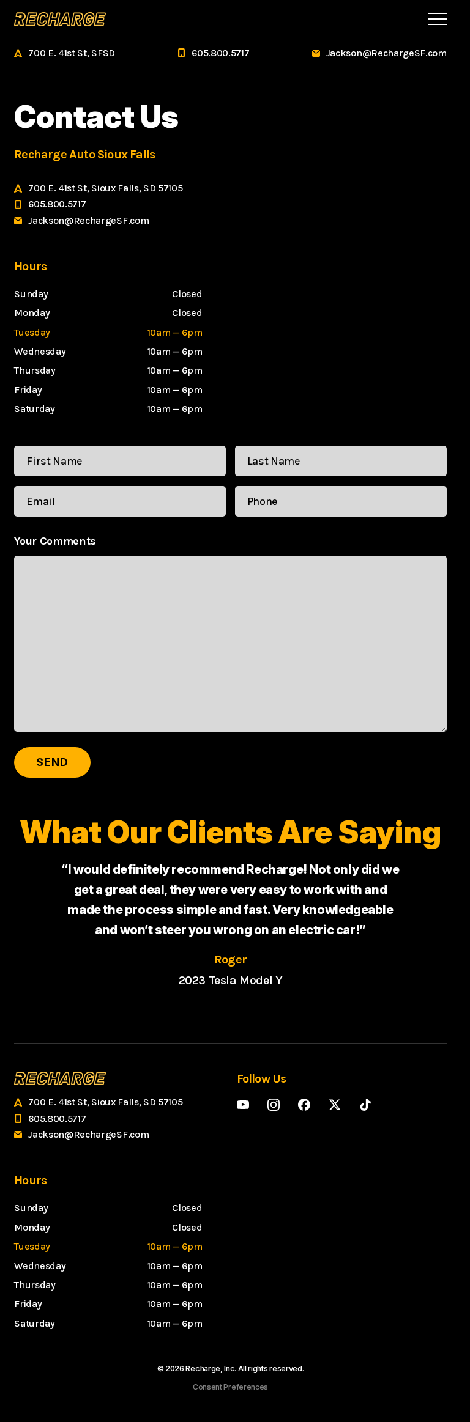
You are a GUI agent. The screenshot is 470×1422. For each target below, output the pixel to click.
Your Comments (55, 541)
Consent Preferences (230, 1386)
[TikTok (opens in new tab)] (365, 1105)
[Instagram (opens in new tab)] (273, 1105)
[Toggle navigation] (437, 19)
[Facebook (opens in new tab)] (304, 1105)
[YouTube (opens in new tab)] (243, 1105)
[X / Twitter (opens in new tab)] (335, 1105)
